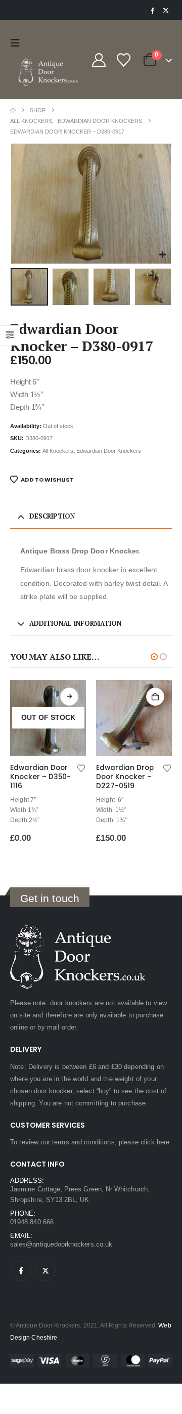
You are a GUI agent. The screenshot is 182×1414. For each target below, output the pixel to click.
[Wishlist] (123, 60)
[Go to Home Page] (13, 110)
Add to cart (76, 697)
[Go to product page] (55, 718)
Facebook (21, 1271)
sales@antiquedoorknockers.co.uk (61, 1244)
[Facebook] (152, 10)
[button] (17, 43)
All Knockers (57, 451)
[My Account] (98, 60)
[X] (166, 10)
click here (155, 1142)
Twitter (45, 1271)
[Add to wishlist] (88, 767)
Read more (162, 697)
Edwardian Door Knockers (108, 451)
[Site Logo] (49, 72)
